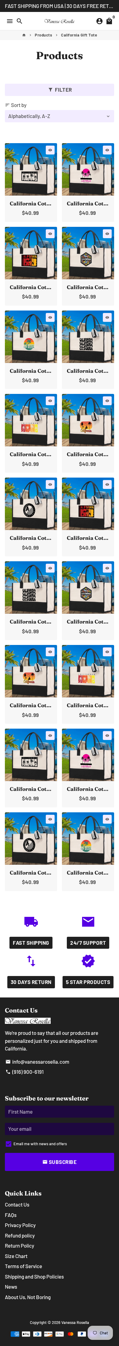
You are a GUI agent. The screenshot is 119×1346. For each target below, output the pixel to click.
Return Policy (19, 1245)
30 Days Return (31, 982)
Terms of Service (23, 1266)
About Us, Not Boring (28, 1297)
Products (43, 34)
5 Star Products (88, 982)
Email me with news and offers (40, 1143)
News (11, 1286)
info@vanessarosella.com (37, 1061)
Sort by (16, 105)
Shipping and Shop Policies (34, 1276)
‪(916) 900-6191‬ (24, 1072)
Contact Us (17, 1204)
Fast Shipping (31, 943)
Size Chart (16, 1256)
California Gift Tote (79, 34)
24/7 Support (88, 943)
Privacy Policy (20, 1225)
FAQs (10, 1215)
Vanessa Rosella (75, 1322)
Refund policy (20, 1235)
